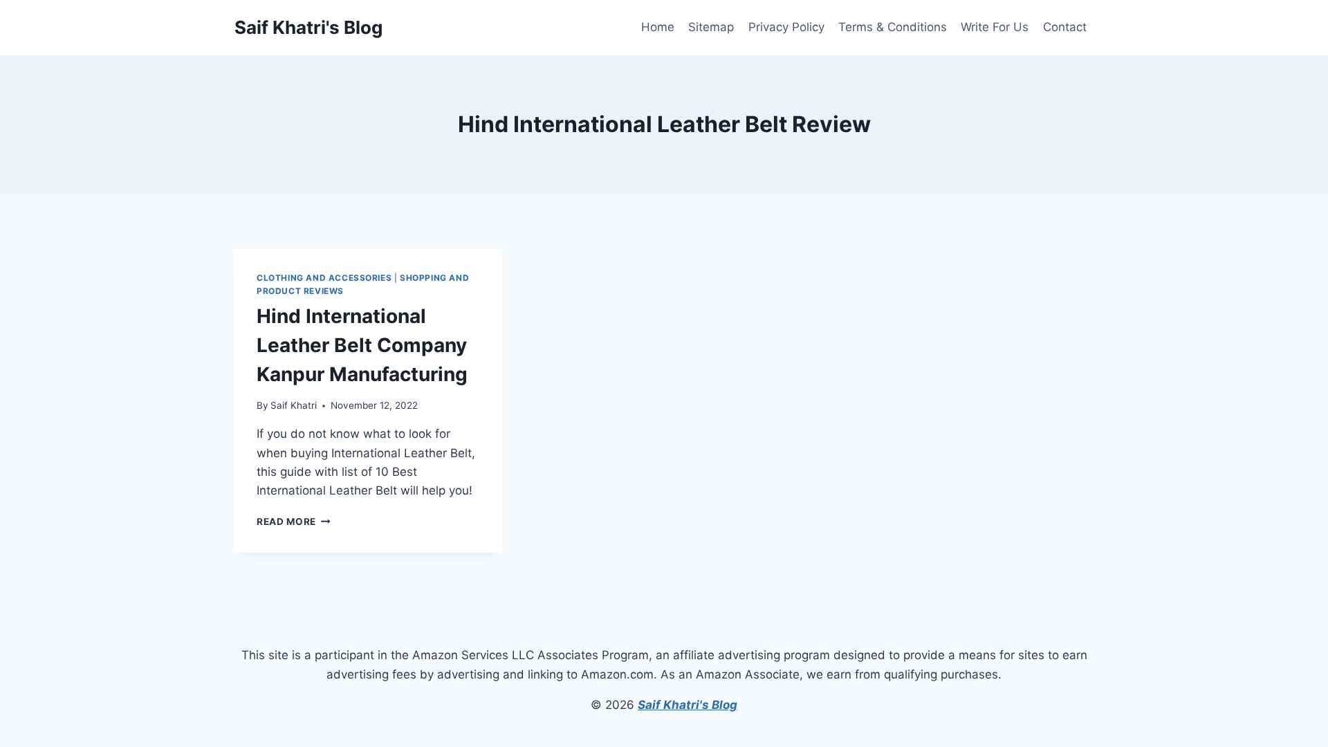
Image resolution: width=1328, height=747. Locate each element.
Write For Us (995, 27)
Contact (1065, 27)
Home (657, 27)
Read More (294, 521)
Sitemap (711, 27)
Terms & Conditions (892, 27)
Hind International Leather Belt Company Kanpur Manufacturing (362, 345)
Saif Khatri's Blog (687, 705)
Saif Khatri (293, 405)
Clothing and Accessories (324, 278)
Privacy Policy (786, 27)
